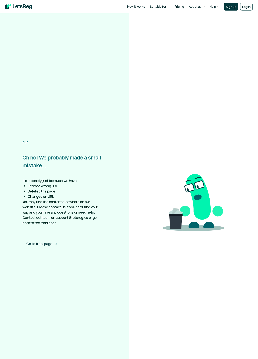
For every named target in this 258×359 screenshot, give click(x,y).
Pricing (179, 7)
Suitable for (158, 7)
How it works (136, 7)
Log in (246, 7)
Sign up (231, 7)
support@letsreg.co (72, 217)
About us (195, 7)
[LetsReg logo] (18, 7)
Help (213, 7)
